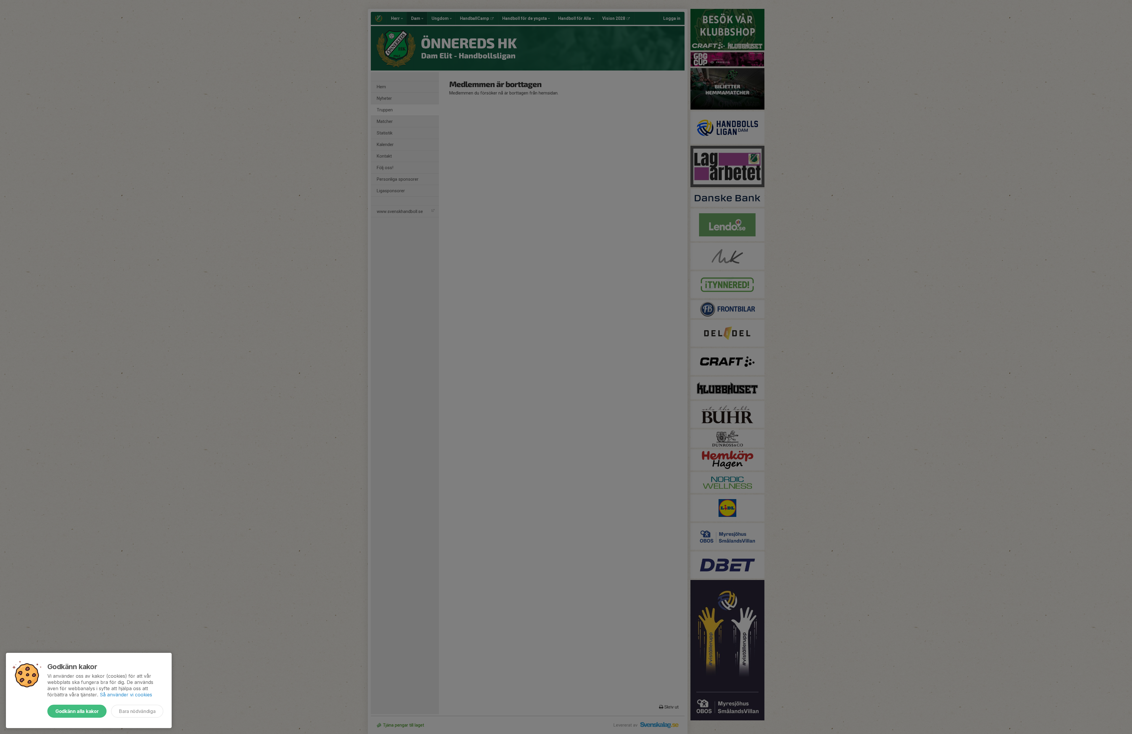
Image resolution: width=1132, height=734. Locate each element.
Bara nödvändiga (137, 711)
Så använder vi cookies (126, 695)
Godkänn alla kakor (77, 711)
